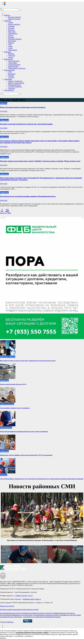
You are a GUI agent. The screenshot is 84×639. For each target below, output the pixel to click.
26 (7, 210)
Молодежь (11, 32)
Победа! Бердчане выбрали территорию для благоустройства (22, 107)
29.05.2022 (3, 184)
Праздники (12, 41)
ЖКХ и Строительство (16, 83)
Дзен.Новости (9, 90)
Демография (12, 63)
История (11, 28)
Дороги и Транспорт (15, 81)
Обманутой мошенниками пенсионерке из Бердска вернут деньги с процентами (24, 431)
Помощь (11, 37)
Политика (7, 52)
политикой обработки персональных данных (32, 632)
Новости (7, 15)
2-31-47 (30, 596)
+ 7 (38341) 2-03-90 (20, 596)
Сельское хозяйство (15, 86)
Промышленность (14, 85)
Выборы (11, 53)
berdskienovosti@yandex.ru (32, 599)
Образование (12, 33)
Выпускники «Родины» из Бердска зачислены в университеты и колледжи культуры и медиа (28, 360)
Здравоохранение (14, 64)
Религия (11, 43)
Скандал (11, 77)
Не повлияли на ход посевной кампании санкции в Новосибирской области (28, 196)
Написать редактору (7, 606)
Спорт (10, 48)
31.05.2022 (3, 111)
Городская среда (13, 61)
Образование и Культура (16, 68)
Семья (10, 46)
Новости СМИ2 (5, 213)
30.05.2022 (3, 165)
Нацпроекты (8, 59)
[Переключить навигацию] (1, 8)
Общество (7, 21)
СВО (10, 44)
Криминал (11, 74)
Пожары (11, 75)
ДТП (10, 72)
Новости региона (14, 19)
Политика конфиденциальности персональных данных (19, 609)
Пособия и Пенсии (14, 39)
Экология (11, 88)
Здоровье (11, 26)
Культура (11, 30)
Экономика (8, 79)
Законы (10, 57)
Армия (10, 22)
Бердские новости (14, 17)
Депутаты (11, 55)
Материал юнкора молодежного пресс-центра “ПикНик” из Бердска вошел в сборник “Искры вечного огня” (40, 161)
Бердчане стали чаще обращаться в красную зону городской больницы (26, 124)
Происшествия (9, 70)
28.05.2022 (3, 200)
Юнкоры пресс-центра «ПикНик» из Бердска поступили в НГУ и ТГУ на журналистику (26, 455)
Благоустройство (14, 24)
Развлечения (12, 50)
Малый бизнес (13, 66)
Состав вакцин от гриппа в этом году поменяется (15, 408)
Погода (10, 35)
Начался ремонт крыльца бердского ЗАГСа (13, 384)
